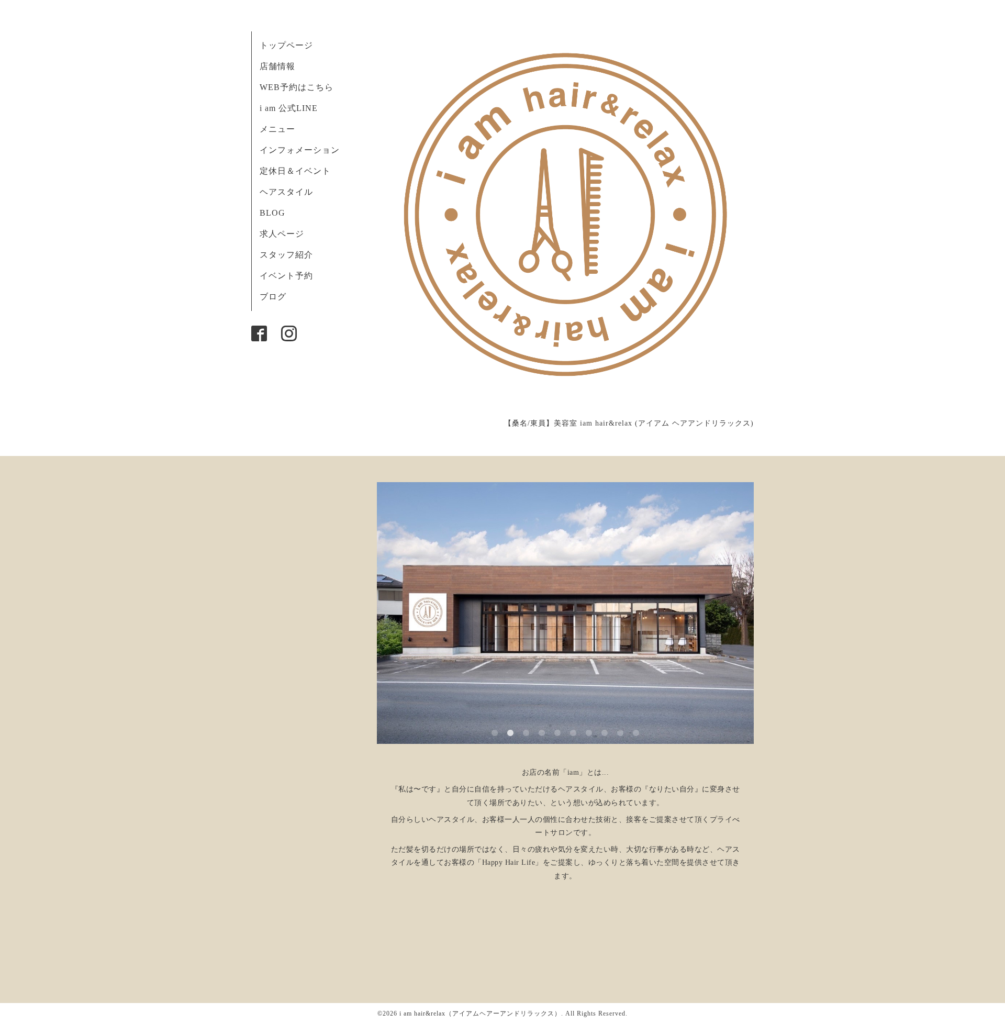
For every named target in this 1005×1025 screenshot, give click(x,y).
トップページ (286, 45)
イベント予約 (286, 275)
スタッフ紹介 (286, 254)
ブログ (273, 296)
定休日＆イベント (295, 170)
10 (636, 733)
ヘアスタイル (286, 191)
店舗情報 (277, 66)
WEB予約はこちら (296, 87)
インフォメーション (300, 150)
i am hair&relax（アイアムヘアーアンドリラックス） (480, 1013)
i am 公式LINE (289, 108)
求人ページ (282, 233)
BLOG (272, 212)
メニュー (277, 129)
